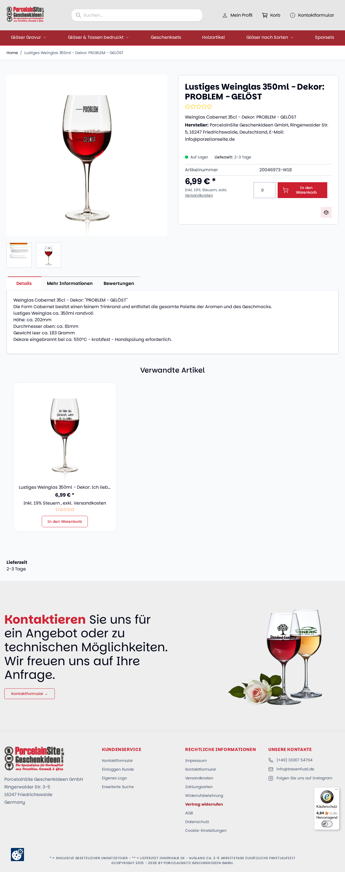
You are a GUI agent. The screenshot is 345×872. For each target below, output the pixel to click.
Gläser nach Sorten (267, 37)
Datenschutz (197, 821)
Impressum (196, 760)
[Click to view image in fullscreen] (87, 155)
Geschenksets (166, 37)
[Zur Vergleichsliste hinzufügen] (326, 212)
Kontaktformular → (29, 693)
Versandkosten (199, 195)
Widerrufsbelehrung (204, 795)
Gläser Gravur (26, 37)
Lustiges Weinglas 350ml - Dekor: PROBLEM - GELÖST (74, 52)
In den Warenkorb (64, 521)
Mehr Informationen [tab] (70, 283)
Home (12, 52)
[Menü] (336, 790)
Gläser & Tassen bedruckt (96, 37)
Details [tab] (24, 283)
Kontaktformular (117, 760)
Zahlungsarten (199, 786)
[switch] (327, 824)
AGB (189, 813)
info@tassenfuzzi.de (295, 769)
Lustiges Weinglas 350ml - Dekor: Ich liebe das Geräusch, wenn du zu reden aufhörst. (65, 487)
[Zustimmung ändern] (17, 854)
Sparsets (324, 37)
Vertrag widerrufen (204, 804)
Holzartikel (213, 37)
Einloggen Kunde (118, 769)
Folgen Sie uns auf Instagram (304, 778)
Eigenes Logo (114, 778)
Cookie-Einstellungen (206, 830)
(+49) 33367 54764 (295, 760)
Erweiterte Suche (118, 786)
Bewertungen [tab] (119, 283)
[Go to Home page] (25, 14)
